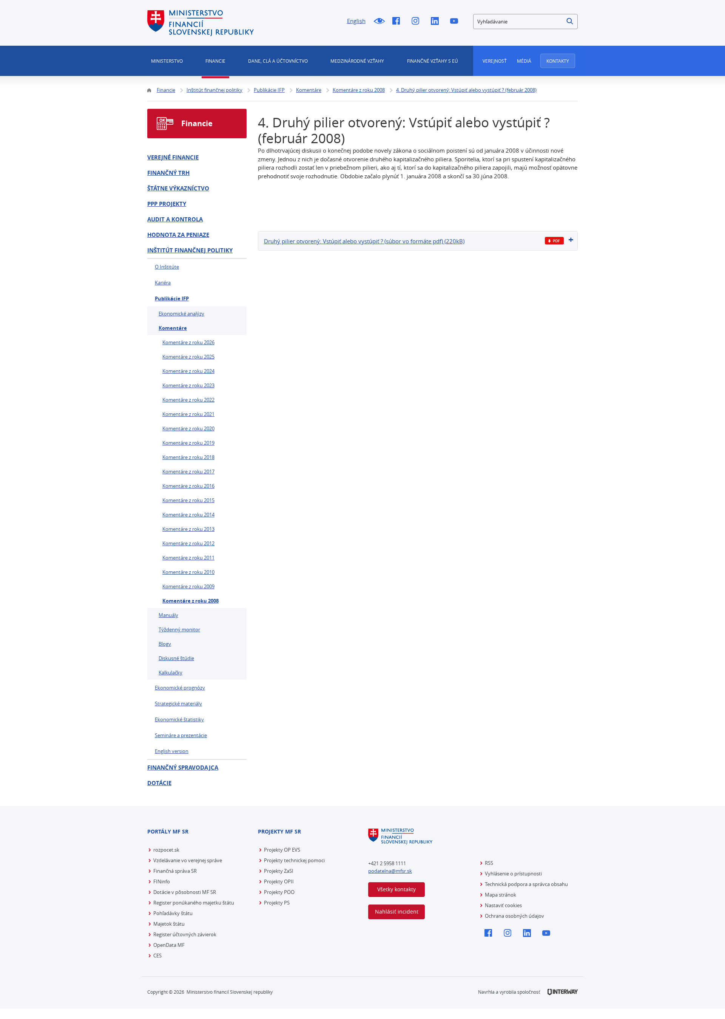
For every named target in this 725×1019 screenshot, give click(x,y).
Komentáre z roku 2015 (188, 500)
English (356, 21)
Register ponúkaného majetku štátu (193, 902)
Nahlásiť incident (396, 911)
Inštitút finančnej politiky (190, 250)
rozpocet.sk (166, 849)
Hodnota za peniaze (178, 235)
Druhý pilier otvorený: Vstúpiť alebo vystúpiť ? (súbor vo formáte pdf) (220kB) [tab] (364, 241)
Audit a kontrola (175, 219)
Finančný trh (168, 173)
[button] (570, 21)
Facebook (398, 21)
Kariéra (163, 282)
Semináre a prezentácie (181, 735)
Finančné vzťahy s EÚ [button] (432, 61)
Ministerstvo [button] (167, 61)
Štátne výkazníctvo (178, 188)
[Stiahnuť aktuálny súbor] (554, 241)
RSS (489, 863)
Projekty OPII (279, 881)
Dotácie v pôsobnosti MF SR (184, 892)
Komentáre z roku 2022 (188, 399)
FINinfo (161, 881)
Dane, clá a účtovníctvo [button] (278, 61)
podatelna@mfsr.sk (390, 870)
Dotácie (159, 783)
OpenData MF (169, 945)
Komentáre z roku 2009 (188, 586)
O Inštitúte (167, 266)
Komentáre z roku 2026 (188, 342)
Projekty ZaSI (278, 870)
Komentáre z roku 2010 (188, 572)
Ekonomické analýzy (181, 313)
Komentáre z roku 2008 (190, 600)
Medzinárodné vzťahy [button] (357, 61)
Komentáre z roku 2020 (188, 428)
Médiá (524, 61)
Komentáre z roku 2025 (188, 356)
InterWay (563, 992)
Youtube (456, 21)
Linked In (437, 21)
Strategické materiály (178, 703)
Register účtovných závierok (184, 934)
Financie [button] (215, 61)
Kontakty (557, 61)
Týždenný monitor (179, 629)
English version (171, 751)
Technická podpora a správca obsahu (526, 884)
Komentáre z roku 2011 (188, 557)
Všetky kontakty (396, 889)
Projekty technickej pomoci (294, 860)
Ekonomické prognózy (180, 687)
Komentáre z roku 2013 (188, 529)
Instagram (417, 21)
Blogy (165, 643)
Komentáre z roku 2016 (188, 485)
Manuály (168, 615)
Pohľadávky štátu (173, 913)
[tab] (418, 241)
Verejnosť (495, 61)
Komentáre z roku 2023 (188, 385)
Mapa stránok (500, 894)
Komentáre (173, 328)
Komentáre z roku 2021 (188, 414)
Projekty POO (279, 892)
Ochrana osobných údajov (514, 915)
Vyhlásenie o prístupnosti (513, 873)
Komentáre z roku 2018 (188, 457)
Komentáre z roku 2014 (188, 514)
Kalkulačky (170, 672)
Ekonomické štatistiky (179, 719)
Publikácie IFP (172, 298)
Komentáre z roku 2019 (188, 442)
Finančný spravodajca (182, 768)
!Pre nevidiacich (379, 21)
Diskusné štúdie (176, 658)
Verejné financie (173, 157)
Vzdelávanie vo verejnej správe (187, 860)
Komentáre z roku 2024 (188, 371)
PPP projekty (166, 204)
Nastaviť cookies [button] (503, 905)
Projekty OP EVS (282, 849)
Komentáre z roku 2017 (188, 471)
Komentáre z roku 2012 (188, 543)
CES (157, 955)
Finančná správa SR (175, 870)
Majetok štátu (169, 923)
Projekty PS (277, 902)
